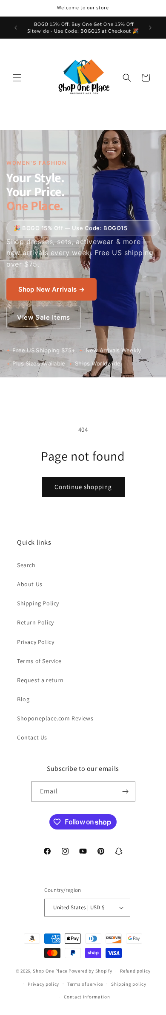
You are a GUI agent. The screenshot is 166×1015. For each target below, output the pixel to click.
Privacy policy (43, 984)
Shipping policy (128, 984)
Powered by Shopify (90, 971)
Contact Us (32, 737)
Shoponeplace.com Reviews (55, 718)
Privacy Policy (35, 642)
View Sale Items (43, 317)
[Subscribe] (125, 791)
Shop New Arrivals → (51, 289)
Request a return (40, 680)
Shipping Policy (38, 603)
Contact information (87, 997)
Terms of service (85, 984)
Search (26, 565)
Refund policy (135, 971)
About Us (30, 584)
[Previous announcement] (15, 27)
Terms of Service (39, 661)
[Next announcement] (150, 27)
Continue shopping (83, 487)
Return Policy (35, 622)
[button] (17, 77)
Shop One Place (51, 971)
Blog (23, 699)
